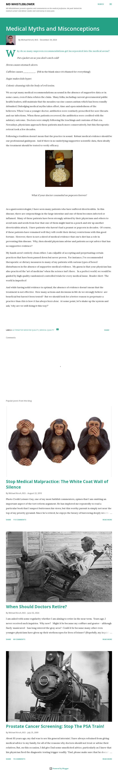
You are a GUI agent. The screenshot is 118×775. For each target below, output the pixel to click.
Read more (107, 520)
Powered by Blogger (60, 768)
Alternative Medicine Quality (25, 330)
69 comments (19, 639)
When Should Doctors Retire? (36, 606)
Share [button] (106, 330)
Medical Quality (47, 330)
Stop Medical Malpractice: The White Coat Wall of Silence (57, 484)
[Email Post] (57, 330)
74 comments (19, 759)
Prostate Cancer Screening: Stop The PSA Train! (55, 726)
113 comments (19, 520)
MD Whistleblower (20, 4)
